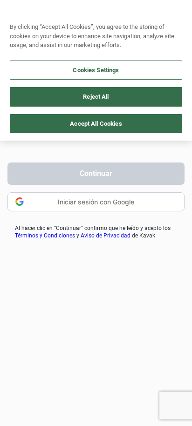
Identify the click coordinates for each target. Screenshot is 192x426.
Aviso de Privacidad (105, 235)
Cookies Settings (96, 70)
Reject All (96, 96)
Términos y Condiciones (45, 235)
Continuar (96, 173)
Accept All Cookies (96, 123)
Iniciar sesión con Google (96, 202)
